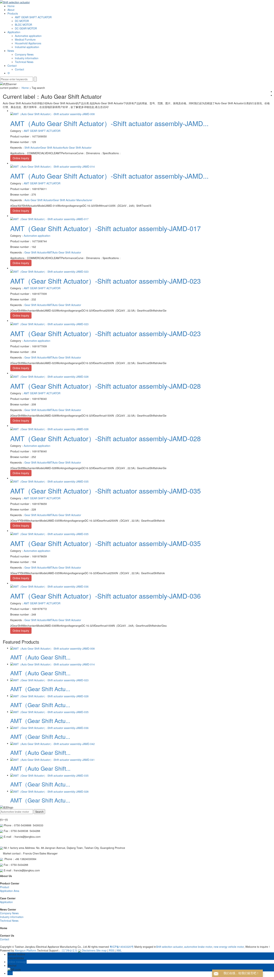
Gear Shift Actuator (51, 147)
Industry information (26, 58)
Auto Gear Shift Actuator (77, 147)
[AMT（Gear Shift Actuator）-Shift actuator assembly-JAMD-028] (49, 376)
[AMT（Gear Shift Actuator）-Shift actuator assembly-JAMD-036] (49, 586)
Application (13, 32)
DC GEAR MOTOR (26, 28)
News (10, 51)
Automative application (28, 36)
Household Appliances (28, 43)
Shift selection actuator (169, 947)
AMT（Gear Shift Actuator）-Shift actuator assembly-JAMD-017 (105, 228)
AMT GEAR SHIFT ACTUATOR (33, 17)
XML (119, 950)
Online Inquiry (21, 158)
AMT (49, 252)
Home (11, 6)
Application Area (9, 891)
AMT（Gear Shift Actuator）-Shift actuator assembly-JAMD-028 (105, 386)
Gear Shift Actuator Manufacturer (72, 200)
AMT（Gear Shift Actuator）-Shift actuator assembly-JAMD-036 (105, 595)
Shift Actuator (32, 147)
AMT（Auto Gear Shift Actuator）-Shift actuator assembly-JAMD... (109, 123)
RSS (111, 950)
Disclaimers (88, 950)
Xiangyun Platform (25, 950)
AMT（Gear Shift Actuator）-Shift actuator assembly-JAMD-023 (105, 281)
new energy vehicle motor (228, 947)
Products (12, 13)
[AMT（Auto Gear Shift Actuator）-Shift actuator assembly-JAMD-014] (52, 166)
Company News (24, 54)
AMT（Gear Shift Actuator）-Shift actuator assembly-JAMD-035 (105, 490)
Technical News (24, 62)
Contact (12, 65)
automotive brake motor (197, 947)
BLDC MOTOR (23, 24)
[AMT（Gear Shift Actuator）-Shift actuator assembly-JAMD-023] (49, 271)
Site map (101, 950)
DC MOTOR (22, 21)
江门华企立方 (69, 950)
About (10, 10)
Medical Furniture (25, 39)
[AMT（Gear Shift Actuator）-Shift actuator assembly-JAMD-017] (49, 219)
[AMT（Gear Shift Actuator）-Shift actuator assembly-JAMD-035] (49, 481)
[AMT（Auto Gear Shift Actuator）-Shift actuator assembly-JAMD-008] (52, 113)
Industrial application (27, 47)
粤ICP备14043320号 (122, 947)
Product (4, 887)
